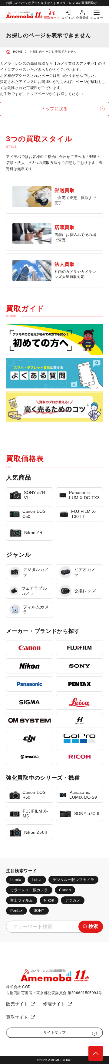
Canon (65, 890)
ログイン (67, 17)
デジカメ (72, 900)
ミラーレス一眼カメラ (29, 890)
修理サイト (54, 1003)
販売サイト (17, 1003)
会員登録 (82, 17)
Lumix (15, 880)
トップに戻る (54, 108)
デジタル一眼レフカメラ (73, 880)
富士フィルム (21, 900)
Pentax (16, 910)
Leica (36, 880)
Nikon (49, 900)
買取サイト (17, 1017)
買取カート (52, 17)
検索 (93, 926)
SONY (39, 910)
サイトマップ (54, 1032)
